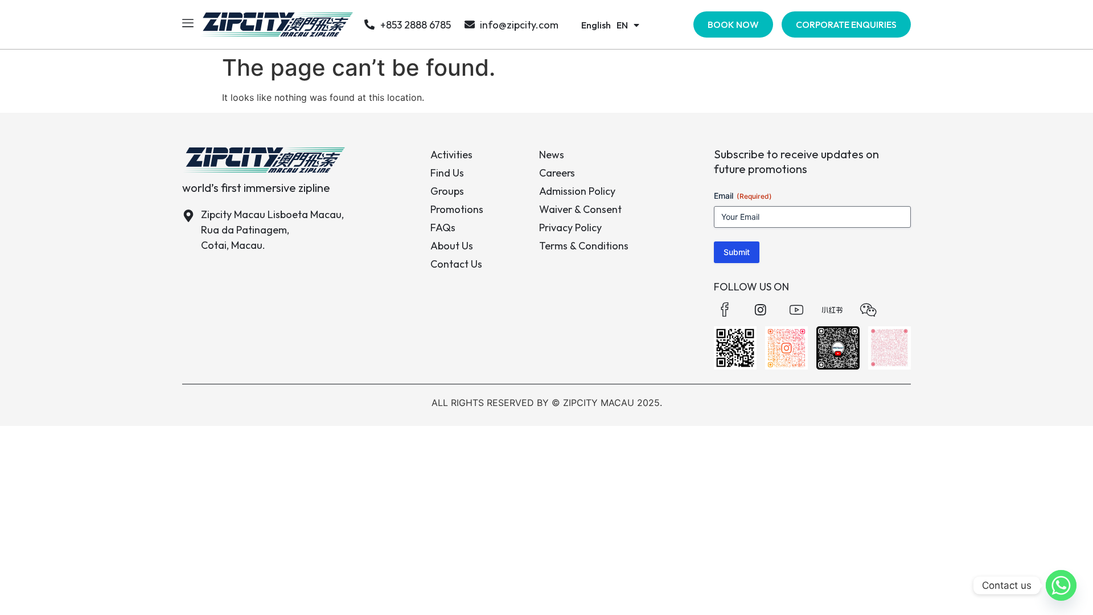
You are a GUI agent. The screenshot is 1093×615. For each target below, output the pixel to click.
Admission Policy (577, 191)
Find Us (447, 172)
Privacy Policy (570, 227)
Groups (447, 191)
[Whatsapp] (1061, 585)
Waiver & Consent (580, 209)
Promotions (456, 209)
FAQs (442, 227)
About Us (451, 245)
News (551, 154)
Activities (451, 154)
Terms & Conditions (583, 245)
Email (743, 195)
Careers (557, 172)
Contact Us (456, 263)
